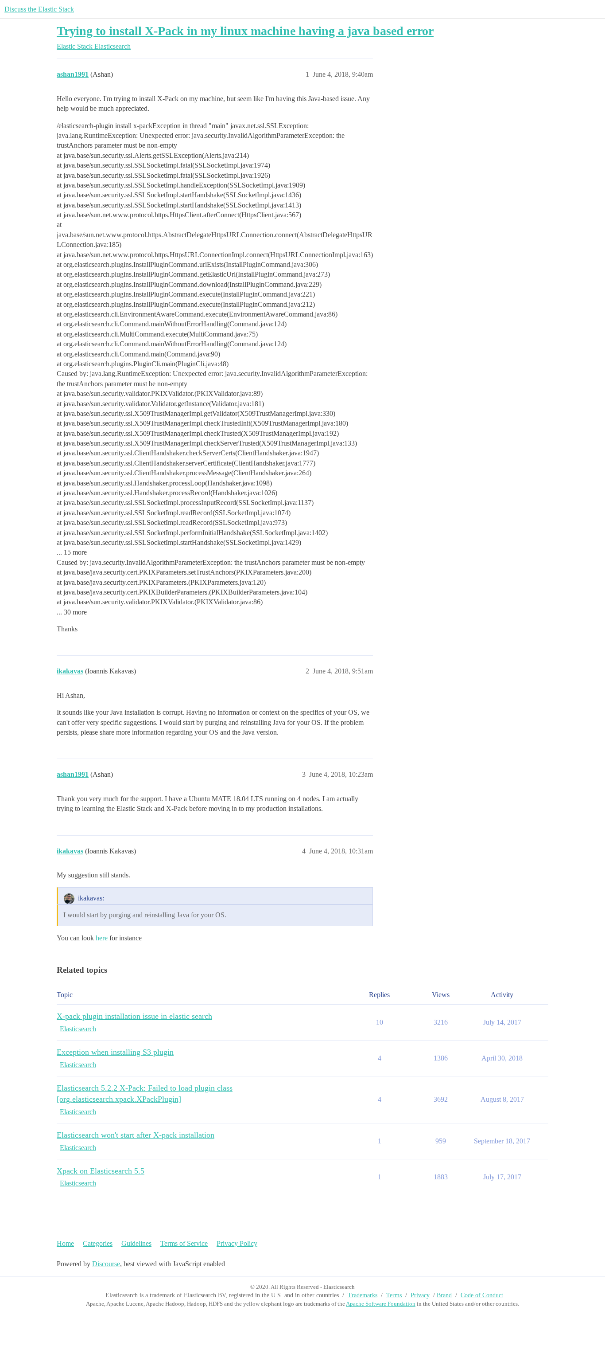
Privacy (420, 1295)
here (102, 938)
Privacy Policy (237, 1243)
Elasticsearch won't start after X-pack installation (135, 1135)
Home (65, 1243)
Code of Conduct (482, 1295)
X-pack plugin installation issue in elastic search (134, 1016)
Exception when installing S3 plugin (115, 1052)
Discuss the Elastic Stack (39, 9)
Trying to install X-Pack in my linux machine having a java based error (245, 31)
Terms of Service (184, 1243)
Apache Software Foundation (380, 1303)
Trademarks (362, 1295)
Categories (97, 1243)
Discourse (106, 1264)
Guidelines (136, 1243)
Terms (394, 1295)
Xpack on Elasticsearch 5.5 (100, 1170)
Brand (444, 1295)
